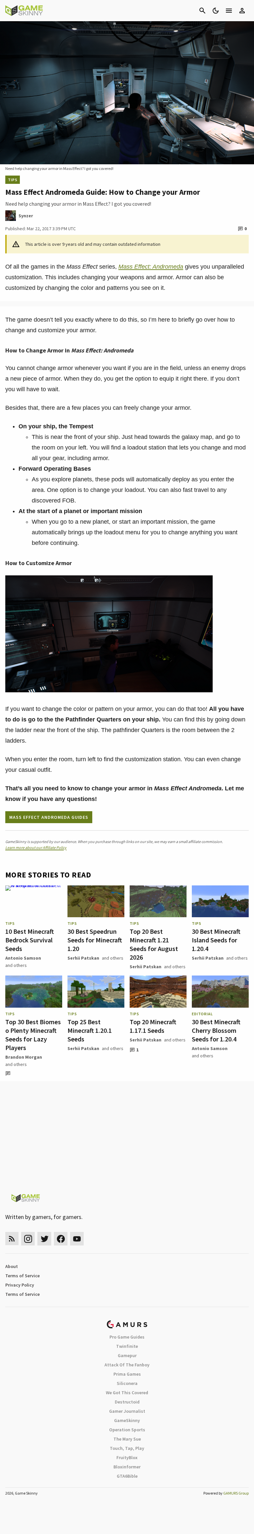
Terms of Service (22, 1276)
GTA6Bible (127, 1476)
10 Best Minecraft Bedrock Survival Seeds (29, 940)
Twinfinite (127, 1346)
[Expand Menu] (228, 10)
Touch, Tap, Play (127, 1448)
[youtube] (77, 1238)
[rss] (12, 1238)
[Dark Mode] (215, 10)
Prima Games (127, 1374)
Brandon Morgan (23, 1057)
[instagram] (28, 1238)
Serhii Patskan (83, 958)
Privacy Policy (19, 1285)
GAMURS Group (236, 1493)
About (11, 1266)
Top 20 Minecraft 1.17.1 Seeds (153, 1026)
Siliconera (127, 1383)
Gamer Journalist (127, 1411)
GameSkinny (127, 1420)
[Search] (202, 10)
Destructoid (127, 1402)
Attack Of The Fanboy (127, 1365)
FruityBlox (127, 1457)
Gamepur (127, 1355)
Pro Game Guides (127, 1337)
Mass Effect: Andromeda (150, 266)
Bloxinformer (127, 1467)
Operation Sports (127, 1430)
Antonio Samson (23, 958)
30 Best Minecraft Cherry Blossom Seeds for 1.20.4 (216, 1030)
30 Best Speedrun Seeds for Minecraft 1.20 (94, 940)
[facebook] (60, 1238)
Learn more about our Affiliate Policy (35, 847)
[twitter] (44, 1238)
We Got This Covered (127, 1393)
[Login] (242, 10)
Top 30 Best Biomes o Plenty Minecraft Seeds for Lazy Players (33, 1035)
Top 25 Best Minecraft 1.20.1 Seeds (89, 1030)
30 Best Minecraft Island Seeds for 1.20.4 (216, 940)
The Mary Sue (127, 1439)
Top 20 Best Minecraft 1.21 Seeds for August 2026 (154, 944)
